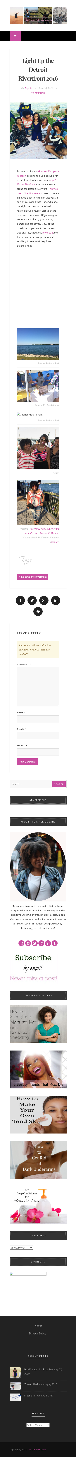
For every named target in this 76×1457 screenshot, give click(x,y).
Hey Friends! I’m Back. (36, 1369)
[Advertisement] (38, 269)
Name (21, 712)
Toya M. (29, 88)
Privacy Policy (37, 1333)
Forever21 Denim (49, 533)
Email (21, 729)
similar (54, 542)
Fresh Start (30, 1395)
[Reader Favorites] (38, 1024)
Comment (24, 664)
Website (22, 745)
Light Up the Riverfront (33, 576)
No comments (38, 92)
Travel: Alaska (32, 1384)
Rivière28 (47, 232)
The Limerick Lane (36, 1449)
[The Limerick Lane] (38, 15)
